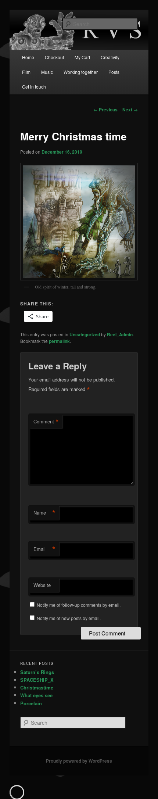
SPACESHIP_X (37, 679)
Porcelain (31, 703)
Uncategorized (84, 334)
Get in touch (34, 86)
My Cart (82, 57)
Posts (113, 72)
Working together (81, 72)
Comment (46, 421)
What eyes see (36, 695)
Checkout (54, 57)
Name (44, 513)
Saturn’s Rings (37, 672)
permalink (59, 341)
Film (26, 72)
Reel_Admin (120, 334)
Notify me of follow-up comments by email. (79, 605)
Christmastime (36, 687)
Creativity (110, 57)
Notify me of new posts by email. (69, 618)
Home (28, 57)
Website (42, 584)
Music (47, 72)
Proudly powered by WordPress (79, 760)
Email (44, 549)
